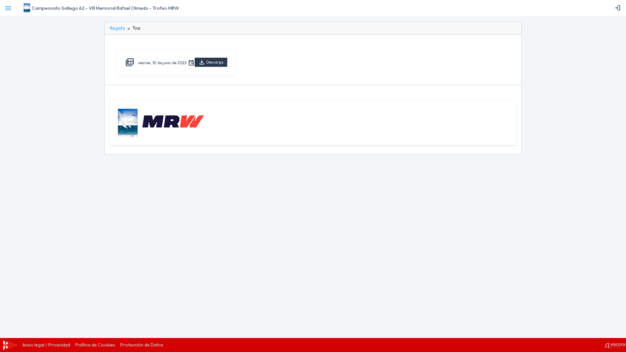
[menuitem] (619, 8)
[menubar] (619, 8)
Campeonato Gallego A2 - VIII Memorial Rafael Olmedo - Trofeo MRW (105, 8)
